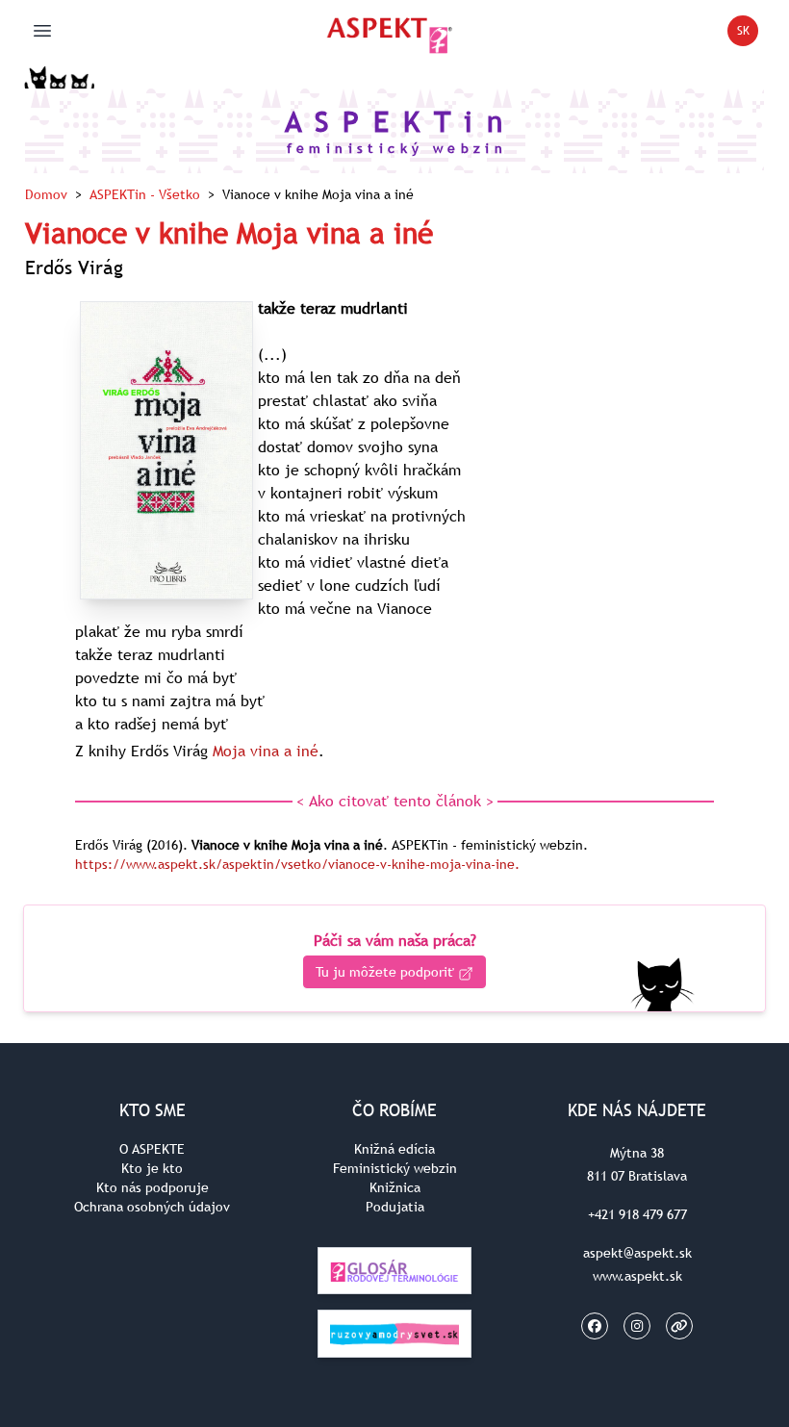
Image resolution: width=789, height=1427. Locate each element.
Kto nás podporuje (152, 1187)
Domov (46, 194)
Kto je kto (152, 1168)
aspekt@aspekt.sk (637, 1252)
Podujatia (395, 1206)
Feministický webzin (395, 1168)
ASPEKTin (144, 194)
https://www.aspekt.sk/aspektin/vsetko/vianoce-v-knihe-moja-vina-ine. (297, 864)
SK (747, 34)
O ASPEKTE (152, 1149)
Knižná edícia (394, 1149)
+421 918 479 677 (637, 1214)
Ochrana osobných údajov (152, 1206)
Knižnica (394, 1187)
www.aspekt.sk (637, 1276)
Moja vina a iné (265, 750)
